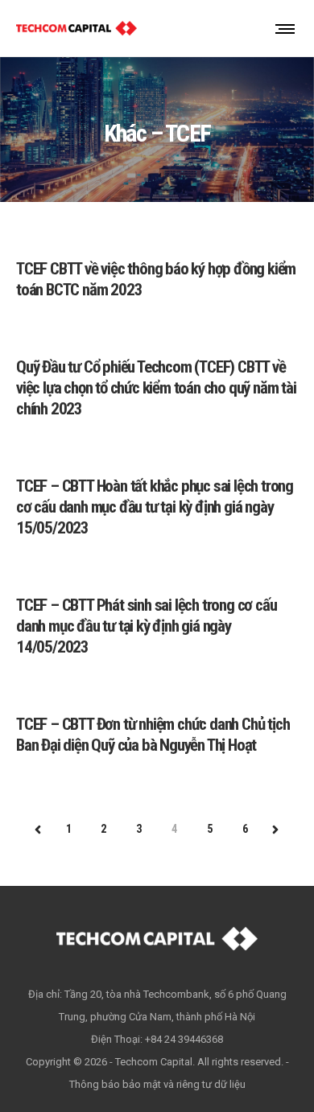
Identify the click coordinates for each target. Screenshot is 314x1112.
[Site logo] (76, 28)
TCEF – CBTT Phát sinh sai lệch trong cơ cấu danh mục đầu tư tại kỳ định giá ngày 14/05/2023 (146, 626)
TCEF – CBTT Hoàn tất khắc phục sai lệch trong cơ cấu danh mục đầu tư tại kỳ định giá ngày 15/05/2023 (154, 506)
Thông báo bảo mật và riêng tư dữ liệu (157, 1084)
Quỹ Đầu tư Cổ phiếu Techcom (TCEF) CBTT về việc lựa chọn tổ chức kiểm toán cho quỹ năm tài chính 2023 (156, 387)
